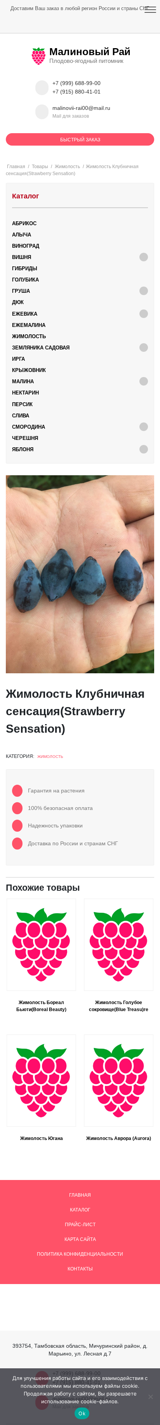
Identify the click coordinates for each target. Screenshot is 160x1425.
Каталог (80, 1210)
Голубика (25, 280)
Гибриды (24, 268)
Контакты (80, 1269)
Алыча (21, 235)
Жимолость (50, 756)
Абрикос (24, 223)
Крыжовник (29, 370)
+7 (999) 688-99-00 (76, 83)
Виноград (25, 246)
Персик (22, 404)
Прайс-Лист (80, 1224)
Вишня (21, 257)
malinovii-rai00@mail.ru (81, 108)
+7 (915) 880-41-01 (76, 92)
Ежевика (24, 314)
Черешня (25, 438)
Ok (81, 1413)
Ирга (18, 359)
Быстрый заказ (80, 139)
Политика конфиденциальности (80, 1254)
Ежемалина (28, 325)
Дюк (18, 302)
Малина (23, 381)
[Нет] (150, 1397)
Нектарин (25, 393)
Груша (21, 291)
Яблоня (22, 449)
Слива (20, 416)
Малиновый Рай (89, 51)
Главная (80, 1195)
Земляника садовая (41, 348)
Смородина (28, 427)
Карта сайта (80, 1239)
